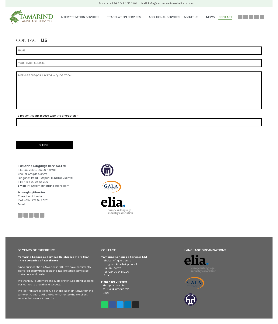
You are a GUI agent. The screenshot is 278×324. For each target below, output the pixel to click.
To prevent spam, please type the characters (47, 115)
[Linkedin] (256, 17)
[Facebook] (240, 17)
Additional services (164, 17)
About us (191, 17)
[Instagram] (251, 17)
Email (106, 275)
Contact (225, 17)
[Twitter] (25, 215)
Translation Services (124, 17)
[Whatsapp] (262, 17)
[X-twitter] (245, 17)
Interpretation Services (80, 17)
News (210, 17)
